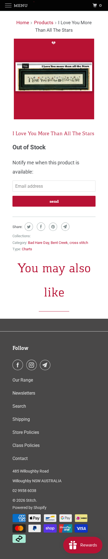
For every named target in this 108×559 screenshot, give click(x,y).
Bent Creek (59, 243)
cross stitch (79, 243)
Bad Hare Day (38, 243)
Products (43, 22)
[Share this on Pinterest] (52, 226)
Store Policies (25, 432)
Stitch (31, 500)
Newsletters (23, 393)
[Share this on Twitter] (28, 226)
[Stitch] (54, 5)
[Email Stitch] (46, 365)
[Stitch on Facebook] (18, 365)
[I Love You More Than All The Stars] (54, 79)
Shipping (21, 419)
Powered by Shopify (29, 507)
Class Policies (26, 445)
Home (22, 22)
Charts (27, 249)
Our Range (22, 380)
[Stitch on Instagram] (32, 365)
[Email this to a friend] (65, 226)
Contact (20, 458)
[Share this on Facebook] (40, 226)
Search (19, 406)
